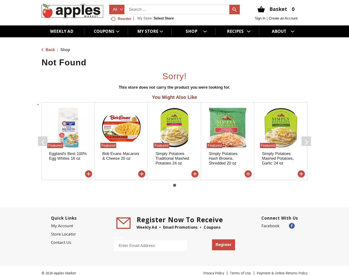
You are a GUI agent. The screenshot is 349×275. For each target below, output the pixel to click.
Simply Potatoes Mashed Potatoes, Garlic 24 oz (278, 158)
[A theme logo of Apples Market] (72, 10)
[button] (88, 174)
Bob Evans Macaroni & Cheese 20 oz (120, 156)
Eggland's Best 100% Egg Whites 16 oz (68, 156)
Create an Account (283, 18)
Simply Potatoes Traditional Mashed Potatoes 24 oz (172, 158)
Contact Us (61, 242)
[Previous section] (42, 141)
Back (49, 50)
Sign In (260, 18)
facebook (270, 225)
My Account (62, 225)
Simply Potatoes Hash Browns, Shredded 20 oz (223, 158)
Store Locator (63, 234)
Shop (65, 50)
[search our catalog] (234, 9)
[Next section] (306, 141)
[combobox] (116, 9)
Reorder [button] (124, 19)
